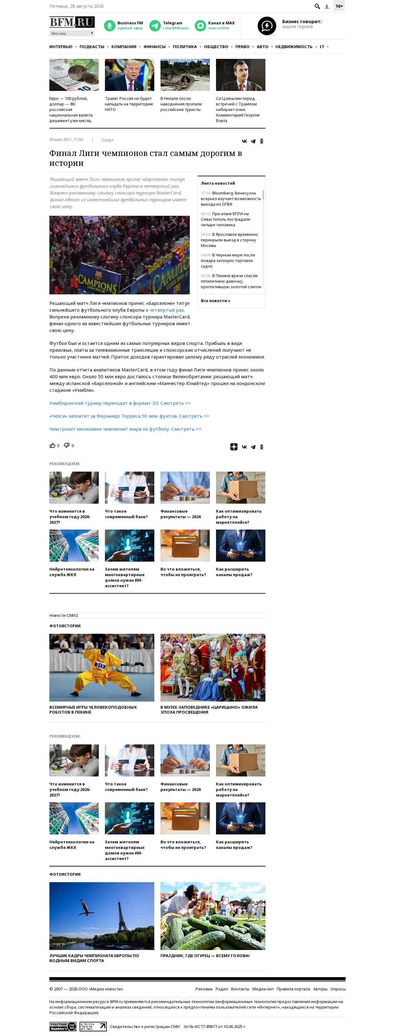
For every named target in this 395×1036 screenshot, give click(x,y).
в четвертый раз (165, 310)
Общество (216, 46)
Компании (123, 46)
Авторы (320, 989)
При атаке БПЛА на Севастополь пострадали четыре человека (225, 219)
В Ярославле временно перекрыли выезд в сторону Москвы (229, 239)
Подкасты (92, 46)
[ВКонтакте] (244, 141)
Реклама (204, 989)
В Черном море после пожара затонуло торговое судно (228, 260)
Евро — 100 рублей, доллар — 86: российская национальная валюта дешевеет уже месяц (71, 109)
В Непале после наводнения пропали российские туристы (181, 104)
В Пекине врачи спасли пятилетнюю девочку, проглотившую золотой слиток (231, 281)
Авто (262, 46)
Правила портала (293, 989)
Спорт (108, 139)
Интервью (61, 46)
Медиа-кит (263, 989)
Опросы (338, 989)
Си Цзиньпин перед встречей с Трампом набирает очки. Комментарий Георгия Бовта (238, 109)
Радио (222, 989)
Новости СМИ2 (63, 615)
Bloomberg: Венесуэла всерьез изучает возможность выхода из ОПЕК (231, 198)
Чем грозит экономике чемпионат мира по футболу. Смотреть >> (125, 429)
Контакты (240, 989)
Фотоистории (65, 626)
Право (242, 46)
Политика (185, 46)
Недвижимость (294, 46)
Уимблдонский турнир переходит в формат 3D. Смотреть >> (120, 403)
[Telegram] (253, 141)
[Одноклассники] (261, 141)
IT (322, 46)
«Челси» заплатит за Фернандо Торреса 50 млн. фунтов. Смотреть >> (129, 416)
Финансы (154, 46)
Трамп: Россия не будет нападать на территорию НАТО (129, 104)
